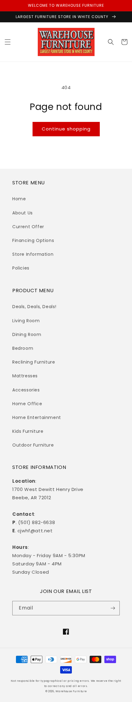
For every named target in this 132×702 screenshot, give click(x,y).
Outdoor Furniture (33, 445)
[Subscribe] (112, 608)
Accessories (26, 390)
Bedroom (22, 348)
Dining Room (26, 334)
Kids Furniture (27, 431)
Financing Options (33, 240)
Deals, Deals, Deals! (34, 307)
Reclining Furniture (33, 362)
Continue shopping (66, 129)
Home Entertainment (36, 417)
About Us (22, 213)
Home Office (27, 404)
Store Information (32, 254)
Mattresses (25, 376)
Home (19, 199)
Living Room (26, 321)
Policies (20, 268)
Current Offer (28, 227)
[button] (7, 42)
